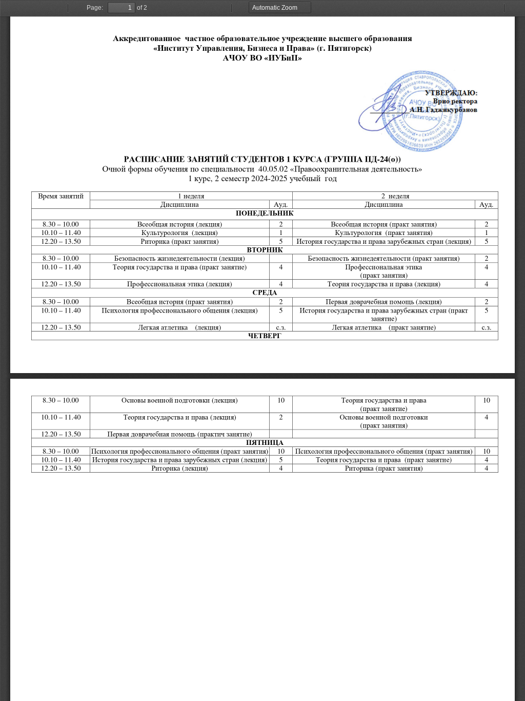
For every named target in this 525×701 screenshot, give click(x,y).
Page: (95, 7)
